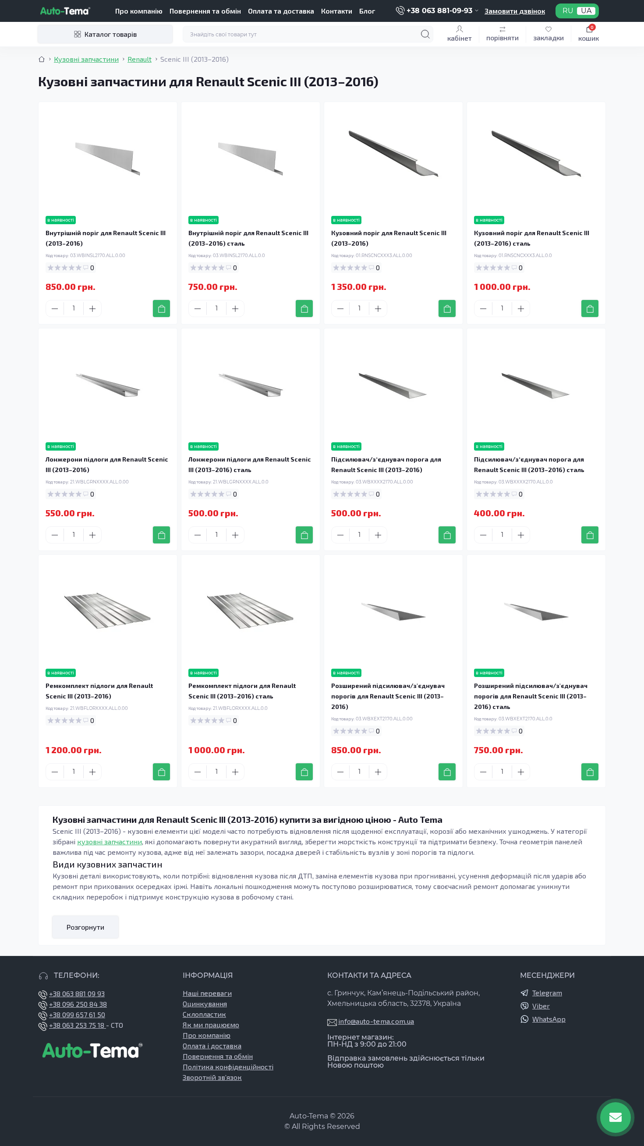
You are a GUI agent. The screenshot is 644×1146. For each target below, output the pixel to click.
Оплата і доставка (212, 1045)
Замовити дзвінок (515, 11)
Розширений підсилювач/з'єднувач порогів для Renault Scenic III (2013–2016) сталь (530, 696)
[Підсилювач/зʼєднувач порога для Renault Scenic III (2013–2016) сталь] (536, 385)
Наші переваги (207, 993)
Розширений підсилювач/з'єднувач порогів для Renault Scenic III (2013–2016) (388, 696)
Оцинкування (205, 1003)
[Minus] (55, 309)
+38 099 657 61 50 (77, 1014)
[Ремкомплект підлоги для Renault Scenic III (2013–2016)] (108, 612)
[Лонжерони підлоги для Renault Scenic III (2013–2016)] (108, 385)
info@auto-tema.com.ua (376, 1021)
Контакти (336, 11)
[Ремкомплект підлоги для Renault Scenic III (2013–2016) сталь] (250, 612)
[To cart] (161, 308)
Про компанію (139, 11)
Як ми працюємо (211, 1024)
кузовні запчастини (109, 841)
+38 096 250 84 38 (78, 1004)
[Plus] (92, 309)
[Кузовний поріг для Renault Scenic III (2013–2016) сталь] (536, 159)
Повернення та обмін (205, 11)
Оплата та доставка (281, 11)
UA (586, 11)
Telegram (547, 992)
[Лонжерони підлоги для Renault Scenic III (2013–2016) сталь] (250, 385)
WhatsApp (549, 1019)
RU (568, 10)
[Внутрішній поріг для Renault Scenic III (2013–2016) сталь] (250, 159)
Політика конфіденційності (228, 1066)
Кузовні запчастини (86, 59)
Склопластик (204, 1014)
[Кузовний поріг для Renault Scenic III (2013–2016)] (393, 159)
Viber (541, 1005)
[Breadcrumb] (41, 59)
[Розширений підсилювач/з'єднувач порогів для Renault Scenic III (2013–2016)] (393, 612)
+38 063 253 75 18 (77, 1025)
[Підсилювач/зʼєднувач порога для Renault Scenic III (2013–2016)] (393, 385)
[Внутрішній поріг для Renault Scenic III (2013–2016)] (108, 159)
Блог (367, 11)
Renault (139, 59)
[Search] (425, 34)
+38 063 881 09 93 (77, 993)
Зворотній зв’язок (212, 1077)
